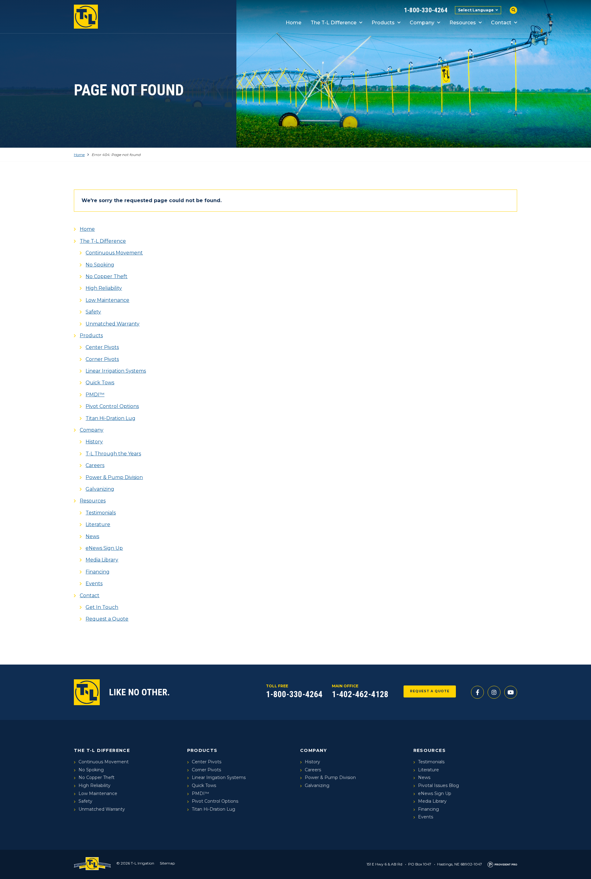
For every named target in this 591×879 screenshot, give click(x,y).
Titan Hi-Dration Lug (110, 418)
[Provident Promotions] (502, 864)
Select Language (476, 10)
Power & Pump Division (114, 477)
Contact (501, 23)
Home (293, 23)
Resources (462, 23)
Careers (95, 465)
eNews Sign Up (104, 548)
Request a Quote (107, 619)
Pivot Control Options (112, 406)
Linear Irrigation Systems (116, 371)
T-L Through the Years (113, 454)
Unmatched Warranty (112, 324)
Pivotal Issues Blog (438, 785)
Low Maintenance (107, 300)
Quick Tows (100, 383)
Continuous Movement (114, 253)
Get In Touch (102, 607)
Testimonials (101, 513)
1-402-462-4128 (360, 694)
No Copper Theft (106, 276)
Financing (98, 572)
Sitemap (167, 863)
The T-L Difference (333, 23)
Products (383, 23)
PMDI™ (95, 395)
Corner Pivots (102, 359)
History (94, 442)
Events (94, 583)
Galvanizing (100, 489)
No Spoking (100, 265)
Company (422, 23)
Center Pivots (102, 347)
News (92, 536)
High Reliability (104, 288)
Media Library (102, 560)
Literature (98, 524)
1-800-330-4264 (426, 10)
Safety (93, 312)
